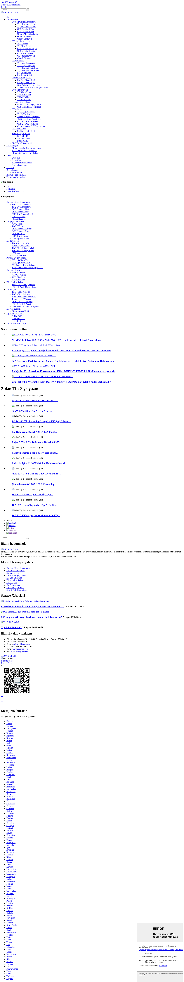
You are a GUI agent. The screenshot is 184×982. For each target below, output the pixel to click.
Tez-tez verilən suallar (15, 177)
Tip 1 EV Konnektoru (26, 24)
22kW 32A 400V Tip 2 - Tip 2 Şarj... (32, 411)
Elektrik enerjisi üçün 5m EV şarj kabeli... (35, 452)
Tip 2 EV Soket (24, 46)
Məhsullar (10, 189)
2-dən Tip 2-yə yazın (26, 65)
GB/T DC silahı (24, 36)
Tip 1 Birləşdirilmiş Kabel (28, 68)
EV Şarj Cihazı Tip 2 (26, 82)
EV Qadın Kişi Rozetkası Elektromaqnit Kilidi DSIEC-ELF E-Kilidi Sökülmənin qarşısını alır (63, 371)
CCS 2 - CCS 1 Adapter (27, 124)
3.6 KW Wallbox (24, 92)
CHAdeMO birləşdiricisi (27, 34)
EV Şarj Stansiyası (20, 90)
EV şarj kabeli (18, 61)
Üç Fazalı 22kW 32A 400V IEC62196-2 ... (35, 400)
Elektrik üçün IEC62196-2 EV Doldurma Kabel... (39, 463)
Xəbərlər (10, 167)
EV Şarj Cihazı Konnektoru (24, 22)
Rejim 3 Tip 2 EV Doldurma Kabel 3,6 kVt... (37, 442)
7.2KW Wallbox (24, 95)
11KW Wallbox (24, 97)
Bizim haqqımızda (14, 170)
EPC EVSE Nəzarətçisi (22, 143)
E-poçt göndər (7, 661)
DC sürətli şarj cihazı (21, 102)
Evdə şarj (16, 158)
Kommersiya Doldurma (22, 163)
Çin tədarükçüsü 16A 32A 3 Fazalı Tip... (34, 484)
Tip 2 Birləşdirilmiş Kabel (28, 70)
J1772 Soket (22, 44)
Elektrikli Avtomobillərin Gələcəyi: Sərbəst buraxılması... (32, 606)
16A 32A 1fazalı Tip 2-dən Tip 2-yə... (32, 494)
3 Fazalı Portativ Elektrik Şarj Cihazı (32, 87)
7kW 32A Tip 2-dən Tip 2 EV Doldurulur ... (36, 473)
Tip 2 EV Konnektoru (26, 27)
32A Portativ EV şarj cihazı (29, 85)
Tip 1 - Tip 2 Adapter (26, 112)
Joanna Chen (6, 663)
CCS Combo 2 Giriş (26, 51)
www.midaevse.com (19, 649)
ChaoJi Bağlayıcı (24, 39)
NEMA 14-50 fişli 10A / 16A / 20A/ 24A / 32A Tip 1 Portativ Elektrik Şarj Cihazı (56, 340)
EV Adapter (17, 109)
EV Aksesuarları (19, 129)
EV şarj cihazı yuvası (21, 41)
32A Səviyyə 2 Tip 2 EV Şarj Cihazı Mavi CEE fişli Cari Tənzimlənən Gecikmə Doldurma (61, 350)
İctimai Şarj (17, 160)
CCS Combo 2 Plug (25, 31)
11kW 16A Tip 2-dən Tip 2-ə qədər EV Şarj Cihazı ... (41, 421)
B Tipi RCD (22, 136)
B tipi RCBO (23, 141)
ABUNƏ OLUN (8, 656)
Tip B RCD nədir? (11, 627)
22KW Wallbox (24, 99)
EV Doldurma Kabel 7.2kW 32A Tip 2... (34, 431)
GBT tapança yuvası (26, 56)
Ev (7, 17)
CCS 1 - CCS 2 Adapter (27, 121)
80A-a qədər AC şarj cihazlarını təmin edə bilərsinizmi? (31, 617)
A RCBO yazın (23, 138)
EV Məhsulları (12, 19)
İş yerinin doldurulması (21, 165)
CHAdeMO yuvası (25, 53)
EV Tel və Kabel (24, 75)
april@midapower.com (22, 644)
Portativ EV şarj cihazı (21, 78)
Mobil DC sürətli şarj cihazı (29, 104)
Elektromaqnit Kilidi (26, 131)
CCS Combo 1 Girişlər (27, 48)
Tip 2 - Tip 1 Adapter (26, 114)
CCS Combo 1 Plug (25, 29)
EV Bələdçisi (12, 146)
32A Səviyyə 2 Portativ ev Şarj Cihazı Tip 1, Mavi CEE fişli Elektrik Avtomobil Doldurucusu (63, 360)
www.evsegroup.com (20, 651)
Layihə (9, 155)
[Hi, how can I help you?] (3, 705)
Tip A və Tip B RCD (21, 133)
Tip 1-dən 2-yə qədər (26, 63)
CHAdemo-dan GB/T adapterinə (31, 126)
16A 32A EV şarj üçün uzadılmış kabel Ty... (36, 515)
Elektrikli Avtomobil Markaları (25, 153)
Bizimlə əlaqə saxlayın (16, 175)
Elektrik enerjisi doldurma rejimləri (26, 148)
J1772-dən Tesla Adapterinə (29, 119)
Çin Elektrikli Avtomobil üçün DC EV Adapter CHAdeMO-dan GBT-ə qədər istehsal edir (61, 381)
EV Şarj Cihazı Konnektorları (24, 150)
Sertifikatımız (17, 172)
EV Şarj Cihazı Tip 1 (26, 80)
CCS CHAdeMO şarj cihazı (29, 107)
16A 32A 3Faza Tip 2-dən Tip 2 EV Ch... (34, 505)
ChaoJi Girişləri (24, 58)
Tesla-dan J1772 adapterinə (28, 116)
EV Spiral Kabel (24, 73)
